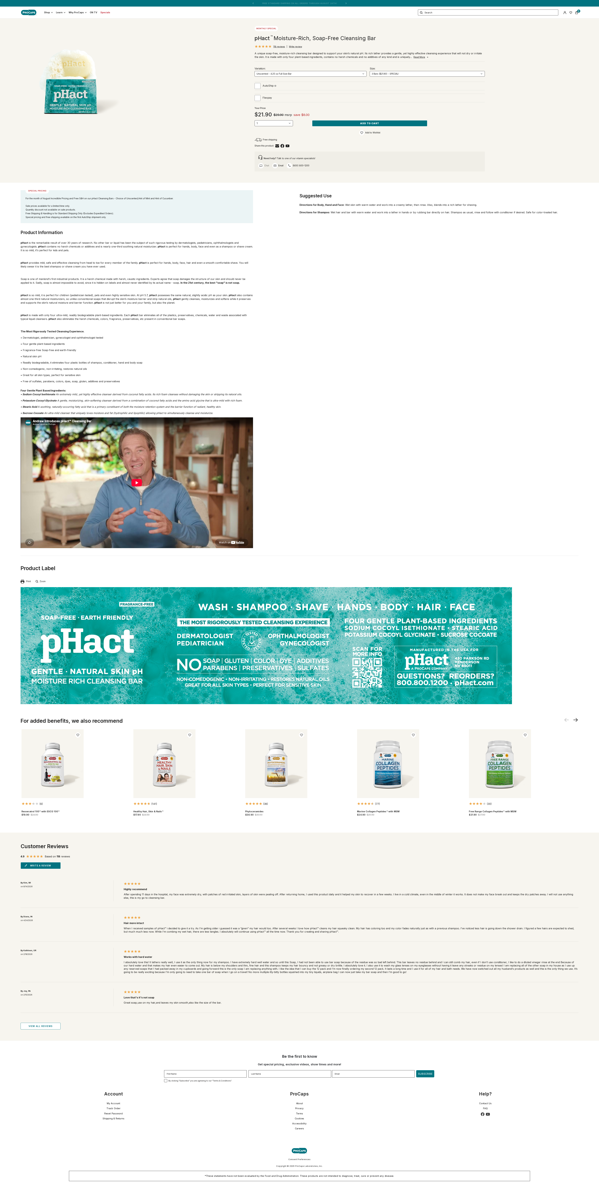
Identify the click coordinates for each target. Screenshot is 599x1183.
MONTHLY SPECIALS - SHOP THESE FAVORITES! (299, 3)
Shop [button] (47, 12)
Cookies (299, 1118)
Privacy (299, 1108)
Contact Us (485, 1103)
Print (27, 581)
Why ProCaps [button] (76, 12)
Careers (299, 1128)
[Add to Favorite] (361, 132)
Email (280, 165)
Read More (419, 57)
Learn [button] (59, 12)
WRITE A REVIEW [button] (40, 865)
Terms (299, 1113)
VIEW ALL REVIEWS (41, 1026)
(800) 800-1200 (300, 165)
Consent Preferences (299, 1159)
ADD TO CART (369, 123)
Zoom (42, 581)
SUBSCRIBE (425, 1073)
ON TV (93, 12)
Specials (105, 12)
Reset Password (113, 1113)
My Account (113, 1103)
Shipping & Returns (113, 1118)
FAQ (485, 1108)
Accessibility (299, 1123)
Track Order (114, 1108)
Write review (295, 46)
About (299, 1103)
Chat (266, 165)
